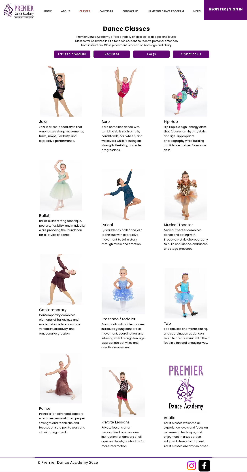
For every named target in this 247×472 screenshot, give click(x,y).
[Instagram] (191, 466)
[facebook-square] (204, 466)
